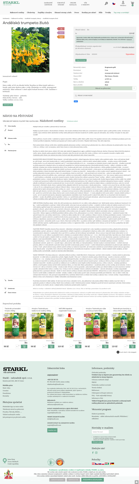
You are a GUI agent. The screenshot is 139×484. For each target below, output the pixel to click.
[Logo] (11, 4)
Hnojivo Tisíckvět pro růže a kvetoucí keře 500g (96, 310)
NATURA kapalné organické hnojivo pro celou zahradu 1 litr (67, 310)
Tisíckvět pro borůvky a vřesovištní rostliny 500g (122, 310)
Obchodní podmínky (112, 374)
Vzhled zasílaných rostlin (11, 414)
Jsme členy (11, 459)
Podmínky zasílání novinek (101, 385)
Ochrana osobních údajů (100, 380)
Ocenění (5, 391)
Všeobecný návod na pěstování (13, 409)
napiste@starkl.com (54, 413)
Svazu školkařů (13, 461)
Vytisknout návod (72, 121)
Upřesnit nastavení (57, 479)
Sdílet (75, 101)
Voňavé (61, 32)
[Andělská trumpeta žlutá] (30, 50)
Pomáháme (7, 393)
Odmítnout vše (73, 479)
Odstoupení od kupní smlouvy (102, 393)
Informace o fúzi (97, 398)
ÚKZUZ (94, 382)
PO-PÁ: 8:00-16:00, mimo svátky (58, 382)
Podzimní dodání (61, 37)
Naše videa (6, 388)
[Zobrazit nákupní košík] (132, 3)
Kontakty (6, 396)
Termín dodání (97, 387)
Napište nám (52, 430)
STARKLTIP (6, 319)
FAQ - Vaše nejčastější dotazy (102, 395)
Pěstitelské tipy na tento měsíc (13, 406)
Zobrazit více (8, 104)
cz (114, 3)
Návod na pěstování (102, 88)
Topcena (61, 29)
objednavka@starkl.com (55, 384)
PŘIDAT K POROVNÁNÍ (85, 95)
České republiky (13, 464)
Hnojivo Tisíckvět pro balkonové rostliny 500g (41, 310)
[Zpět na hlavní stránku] (137, 482)
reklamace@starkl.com (55, 404)
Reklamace (95, 390)
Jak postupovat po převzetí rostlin (14, 417)
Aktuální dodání (128, 47)
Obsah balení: (23, 340)
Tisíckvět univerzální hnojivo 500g (13, 310)
